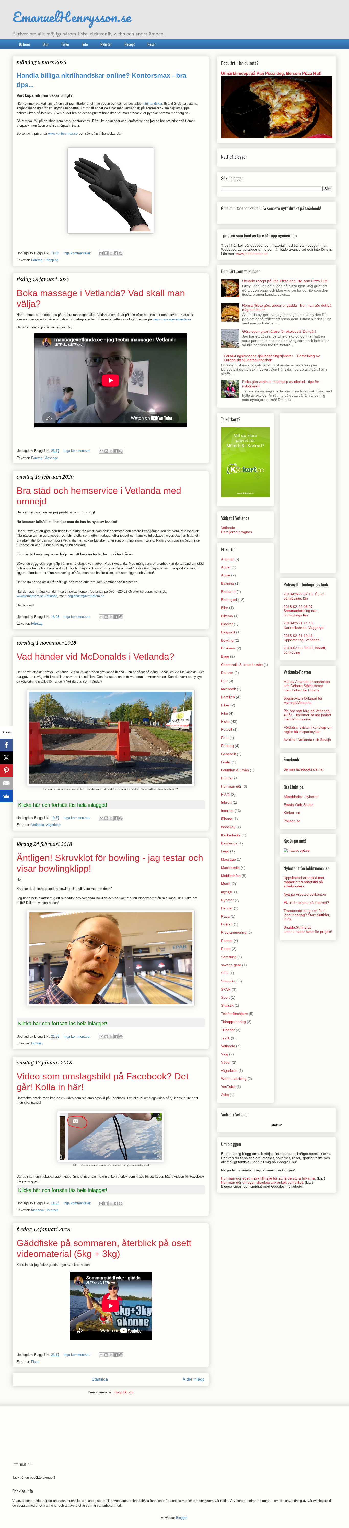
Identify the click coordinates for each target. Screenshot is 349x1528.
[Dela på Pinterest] (120, 253)
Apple (225, 575)
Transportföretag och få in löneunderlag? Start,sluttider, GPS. (307, 915)
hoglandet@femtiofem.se (85, 596)
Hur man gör (231, 786)
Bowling (37, 1043)
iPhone (226, 819)
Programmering (233, 932)
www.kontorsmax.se (63, 133)
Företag (36, 260)
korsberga (229, 843)
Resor (151, 44)
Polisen (227, 924)
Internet (52, 1210)
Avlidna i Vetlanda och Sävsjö (307, 740)
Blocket (227, 624)
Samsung (228, 957)
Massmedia (230, 867)
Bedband (228, 591)
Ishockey (228, 827)
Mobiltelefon (231, 876)
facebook (38, 1210)
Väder (226, 1062)
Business (228, 648)
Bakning (227, 583)
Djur (46, 44)
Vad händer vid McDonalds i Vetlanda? (95, 656)
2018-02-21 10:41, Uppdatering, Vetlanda (302, 638)
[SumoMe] (6, 796)
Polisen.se (292, 821)
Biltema (227, 616)
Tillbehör (228, 1030)
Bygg (225, 656)
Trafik (225, 1038)
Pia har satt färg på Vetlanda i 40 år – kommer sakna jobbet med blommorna (307, 715)
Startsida (100, 1379)
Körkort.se (292, 813)
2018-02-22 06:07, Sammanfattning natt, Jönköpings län (301, 611)
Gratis (226, 762)
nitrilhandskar (152, 103)
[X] (6, 757)
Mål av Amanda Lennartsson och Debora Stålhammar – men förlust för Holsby (307, 686)
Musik (225, 884)
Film (224, 713)
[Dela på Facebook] (115, 253)
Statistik (227, 1005)
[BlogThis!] (106, 253)
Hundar (227, 778)
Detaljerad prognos (236, 532)
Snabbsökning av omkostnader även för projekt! (308, 929)
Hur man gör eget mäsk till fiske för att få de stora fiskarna (268, 1178)
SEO (224, 973)
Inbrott (226, 802)
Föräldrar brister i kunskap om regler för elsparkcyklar (308, 729)
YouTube (228, 1087)
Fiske (65, 44)
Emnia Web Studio (298, 805)
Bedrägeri (229, 600)
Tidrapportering (233, 1022)
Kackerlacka (231, 835)
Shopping (51, 260)
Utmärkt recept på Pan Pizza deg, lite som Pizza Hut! (271, 73)
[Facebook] (6, 745)
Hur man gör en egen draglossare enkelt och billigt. (262, 1182)
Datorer (24, 44)
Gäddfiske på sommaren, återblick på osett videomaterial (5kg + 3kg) (104, 1248)
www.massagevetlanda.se (172, 319)
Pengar (227, 908)
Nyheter (106, 44)
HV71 (225, 794)
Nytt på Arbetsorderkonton (305, 894)
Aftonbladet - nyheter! (301, 797)
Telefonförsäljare (234, 1014)
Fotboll (226, 729)
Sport (225, 997)
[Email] (6, 783)
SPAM (226, 989)
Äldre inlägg (194, 1379)
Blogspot (228, 632)
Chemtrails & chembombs (242, 665)
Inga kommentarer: (77, 253)
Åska (225, 1095)
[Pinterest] (6, 770)
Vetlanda (37, 825)
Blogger (181, 1518)
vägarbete (53, 825)
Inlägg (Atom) (123, 1392)
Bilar (224, 608)
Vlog (224, 1054)
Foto (85, 44)
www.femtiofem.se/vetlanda (37, 596)
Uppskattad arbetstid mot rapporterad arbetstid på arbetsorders (304, 882)
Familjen (228, 697)
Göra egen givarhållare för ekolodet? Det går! (279, 331)
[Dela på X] (110, 253)
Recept (129, 44)
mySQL (227, 892)
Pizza (225, 916)
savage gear (231, 965)
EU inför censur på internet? (306, 902)
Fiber (225, 705)
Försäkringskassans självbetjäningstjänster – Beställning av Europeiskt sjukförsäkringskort (272, 358)
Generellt (228, 754)
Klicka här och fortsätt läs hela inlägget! (62, 805)
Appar (226, 567)
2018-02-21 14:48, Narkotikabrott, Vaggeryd (304, 625)
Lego (225, 851)
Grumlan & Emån (235, 770)
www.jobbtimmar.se (251, 253)
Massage (51, 458)
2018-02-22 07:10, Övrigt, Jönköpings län (304, 596)
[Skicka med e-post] (101, 253)
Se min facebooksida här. (304, 769)
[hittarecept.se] (297, 850)
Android (227, 559)
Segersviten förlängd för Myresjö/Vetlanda (303, 700)
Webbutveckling (234, 1079)
